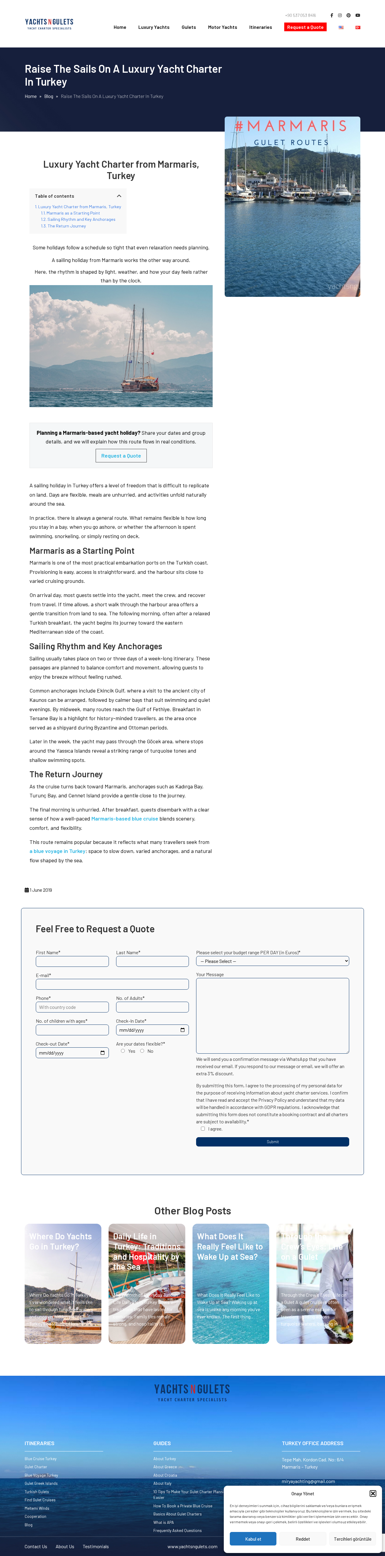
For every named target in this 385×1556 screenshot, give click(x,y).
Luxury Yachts (154, 27)
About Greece (165, 1466)
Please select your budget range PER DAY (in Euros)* (248, 952)
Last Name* (128, 952)
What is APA (163, 1522)
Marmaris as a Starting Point (73, 212)
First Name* (48, 952)
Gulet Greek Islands (41, 1483)
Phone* (43, 998)
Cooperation (35, 1516)
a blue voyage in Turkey (57, 851)
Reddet (303, 1539)
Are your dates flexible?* (140, 1047)
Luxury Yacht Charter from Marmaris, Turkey (79, 206)
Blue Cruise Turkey (41, 1458)
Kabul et (253, 1539)
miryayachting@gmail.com (308, 1481)
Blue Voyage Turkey (41, 1475)
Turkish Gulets (37, 1491)
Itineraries (260, 27)
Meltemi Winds (37, 1508)
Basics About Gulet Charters (177, 1514)
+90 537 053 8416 (300, 15)
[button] (373, 1494)
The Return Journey (67, 225)
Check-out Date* (52, 1043)
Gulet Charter (36, 1466)
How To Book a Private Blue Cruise (182, 1505)
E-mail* (43, 975)
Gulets (189, 27)
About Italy (162, 1483)
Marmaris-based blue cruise (124, 818)
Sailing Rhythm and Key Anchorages (82, 219)
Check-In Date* (131, 1021)
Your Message (210, 974)
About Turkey (164, 1458)
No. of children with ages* (62, 1021)
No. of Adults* (130, 998)
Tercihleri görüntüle (352, 1539)
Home (120, 27)
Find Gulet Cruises (40, 1499)
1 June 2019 (40, 890)
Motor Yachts (222, 27)
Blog (28, 1524)
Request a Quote (305, 27)
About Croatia (165, 1475)
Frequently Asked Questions (177, 1530)
